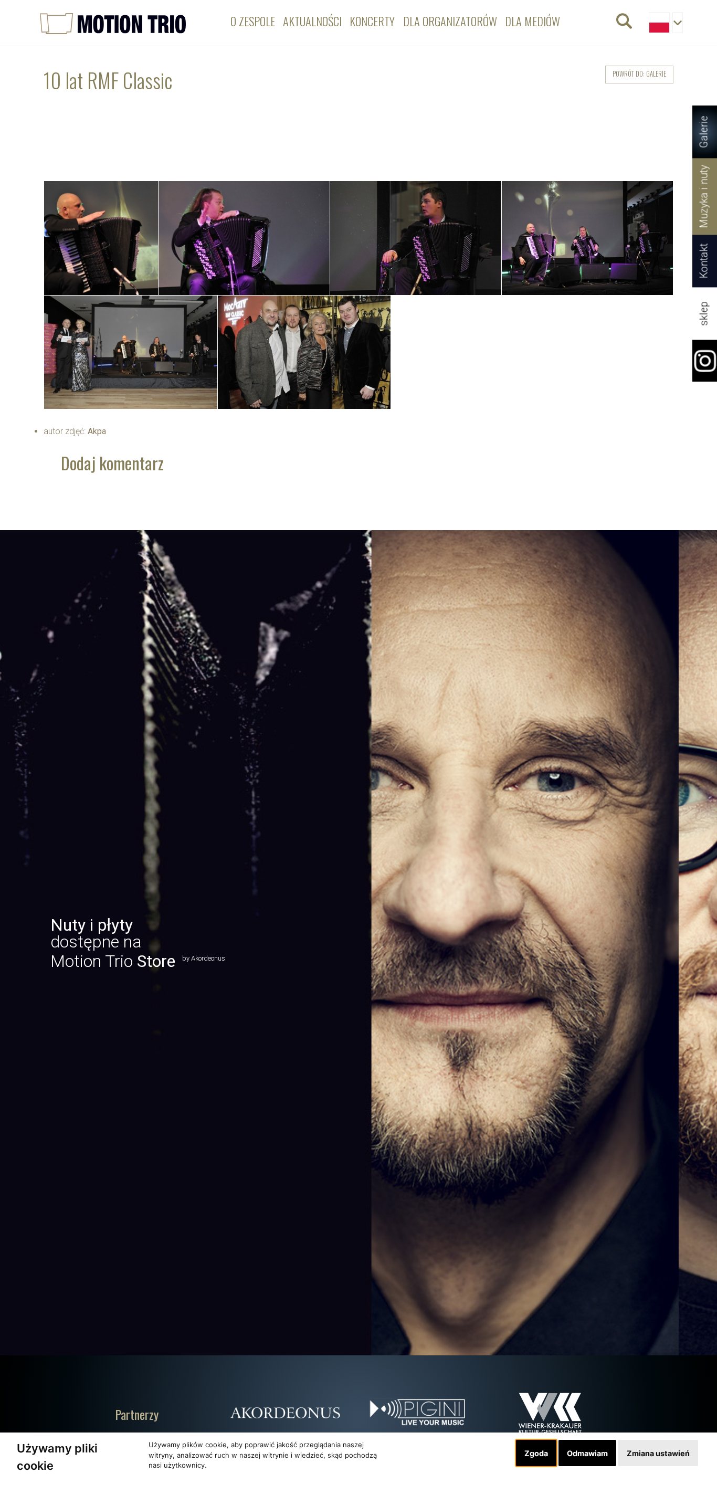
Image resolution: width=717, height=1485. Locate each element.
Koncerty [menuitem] (372, 20)
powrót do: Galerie (639, 74)
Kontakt (704, 261)
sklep (704, 313)
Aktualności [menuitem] (312, 20)
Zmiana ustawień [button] (658, 1453)
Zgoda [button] (536, 1453)
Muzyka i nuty (704, 196)
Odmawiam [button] (587, 1453)
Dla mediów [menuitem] (532, 20)
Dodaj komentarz (112, 462)
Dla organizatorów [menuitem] (450, 20)
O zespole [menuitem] (252, 20)
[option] (358, 942)
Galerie (704, 131)
